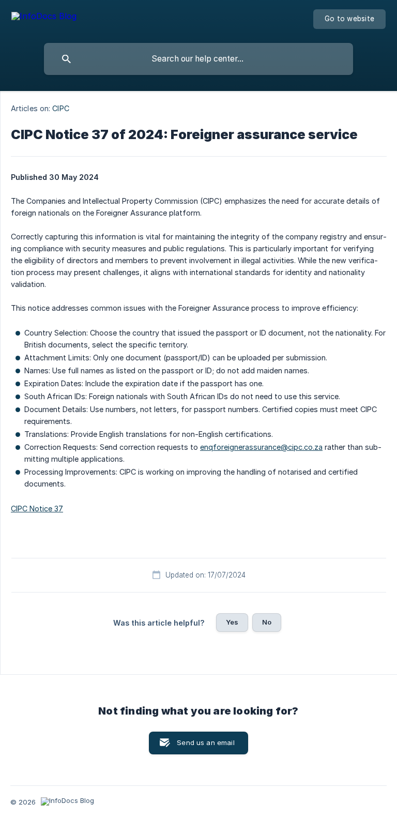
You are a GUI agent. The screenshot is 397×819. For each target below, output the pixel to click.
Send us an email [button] (205, 742)
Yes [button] (232, 622)
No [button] (266, 622)
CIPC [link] (60, 108)
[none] (44, 17)
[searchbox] (198, 59)
